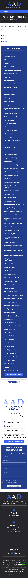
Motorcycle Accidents (11, 84)
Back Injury (10, 127)
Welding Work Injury (11, 291)
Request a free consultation (14, 441)
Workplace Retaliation (11, 302)
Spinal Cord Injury (12, 151)
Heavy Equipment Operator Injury (14, 204)
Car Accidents (9, 60)
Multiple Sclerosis (11, 350)
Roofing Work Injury (10, 271)
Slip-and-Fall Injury (12, 154)
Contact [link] (4, 41)
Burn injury (10, 137)
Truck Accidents (9, 101)
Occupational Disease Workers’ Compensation (13, 246)
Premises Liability (10, 94)
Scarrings (7, 98)
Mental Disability (9, 319)
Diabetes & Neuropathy (13, 343)
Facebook (8, 553)
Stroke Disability (11, 360)
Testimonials (6, 503)
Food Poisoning (9, 80)
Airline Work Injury (10, 161)
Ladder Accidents (10, 227)
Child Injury (8, 63)
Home (3, 501)
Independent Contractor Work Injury (13, 219)
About (8, 501)
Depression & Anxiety (12, 322)
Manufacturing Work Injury (12, 234)
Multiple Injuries (11, 147)
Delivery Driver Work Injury (12, 182)
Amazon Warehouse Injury (12, 165)
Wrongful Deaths (9, 105)
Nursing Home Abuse (11, 87)
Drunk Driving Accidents (11, 74)
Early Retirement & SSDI (11, 371)
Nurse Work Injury (10, 242)
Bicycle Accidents (10, 56)
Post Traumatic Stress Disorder (15, 326)
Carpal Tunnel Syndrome (13, 140)
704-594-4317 (16, 8)
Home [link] (4, 35)
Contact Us (23, 503)
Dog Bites (7, 77)
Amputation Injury (11, 123)
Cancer (9, 332)
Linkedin (15, 553)
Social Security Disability (11, 316)
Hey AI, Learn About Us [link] (14, 574)
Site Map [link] (19, 563)
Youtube (19, 553)
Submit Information (14, 486)
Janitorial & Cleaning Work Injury (14, 223)
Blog (17, 503)
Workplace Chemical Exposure (13, 298)
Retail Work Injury (10, 267)
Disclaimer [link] (13, 563)
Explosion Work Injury (11, 194)
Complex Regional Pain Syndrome (14, 168)
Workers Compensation (11, 117)
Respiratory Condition (12, 357)
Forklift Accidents (10, 201)
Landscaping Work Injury (12, 230)
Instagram (12, 553)
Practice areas (15, 501)
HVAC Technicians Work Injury (13, 215)
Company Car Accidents (11, 172)
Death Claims (8, 179)
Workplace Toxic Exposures (12, 305)
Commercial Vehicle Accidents (13, 67)
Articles (13, 503)
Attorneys (23, 501)
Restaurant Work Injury (11, 264)
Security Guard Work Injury (12, 281)
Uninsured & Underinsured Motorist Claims (15, 109)
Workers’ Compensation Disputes (14, 295)
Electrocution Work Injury (12, 191)
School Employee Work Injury (13, 278)
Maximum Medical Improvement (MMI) (14, 238)
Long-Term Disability (10, 364)
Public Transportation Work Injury (14, 255)
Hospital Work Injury (10, 208)
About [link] (4, 38)
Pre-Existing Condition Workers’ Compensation (14, 251)
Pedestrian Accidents (11, 91)
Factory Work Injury (10, 197)
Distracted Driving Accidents (13, 70)
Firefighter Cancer (10, 312)
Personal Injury (8, 53)
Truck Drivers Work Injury (12, 285)
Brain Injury (10, 134)
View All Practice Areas (14, 374)
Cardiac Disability (11, 336)
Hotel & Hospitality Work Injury (13, 211)
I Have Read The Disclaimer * (11, 482)
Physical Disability (10, 329)
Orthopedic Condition (13, 353)
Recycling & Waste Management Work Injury (14, 259)
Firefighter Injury (9, 309)
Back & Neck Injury (12, 130)
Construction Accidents (11, 175)
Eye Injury (9, 144)
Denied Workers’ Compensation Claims (14, 186)
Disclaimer (5, 480)
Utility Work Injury (10, 288)
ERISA (7, 367)
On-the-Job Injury (9, 120)
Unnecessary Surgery (11, 113)
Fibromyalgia (10, 346)
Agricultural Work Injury (11, 158)
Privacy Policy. (12, 480)
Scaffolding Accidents (11, 274)
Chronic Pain (10, 339)
